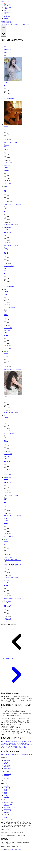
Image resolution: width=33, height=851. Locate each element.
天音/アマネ (7, 482)
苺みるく (7, 253)
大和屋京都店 (7, 183)
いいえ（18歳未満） (15, 849)
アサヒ (6, 441)
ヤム (5, 212)
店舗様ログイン (8, 804)
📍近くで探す (7, 4)
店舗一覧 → (26, 24)
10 (9, 658)
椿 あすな (7, 335)
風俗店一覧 (7, 760)
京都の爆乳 (24, 744)
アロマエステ (7, 765)
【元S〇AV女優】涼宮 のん (13, 565)
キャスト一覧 (7, 774)
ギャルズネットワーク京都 (11, 224)
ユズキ (6, 315)
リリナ (6, 544)
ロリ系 (5, 795)
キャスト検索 (7, 7)
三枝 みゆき (7, 606)
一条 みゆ (7, 170)
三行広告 (6, 15)
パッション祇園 (8, 162)
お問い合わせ (7, 809)
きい (5, 273)
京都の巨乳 (15, 744)
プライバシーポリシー (10, 807)
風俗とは (6, 18)
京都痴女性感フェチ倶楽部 (11, 142)
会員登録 (3, 21)
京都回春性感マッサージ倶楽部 (12, 204)
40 (13, 658)
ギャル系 (6, 797)
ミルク (6, 523)
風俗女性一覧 (7, 49)
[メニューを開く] (11, 23)
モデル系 (6, 793)
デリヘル (6, 762)
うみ (5, 85)
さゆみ (6, 356)
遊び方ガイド (7, 16)
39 (12, 658)
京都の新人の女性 (18, 755)
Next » (7, 621)
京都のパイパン (20, 748)
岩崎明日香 (7, 232)
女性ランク (7, 9)
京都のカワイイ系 (7, 741)
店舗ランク (7, 10)
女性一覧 (3, 24)
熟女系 (5, 790)
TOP (5, 46)
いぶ (5, 420)
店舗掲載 (8, 21)
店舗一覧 (6, 5)
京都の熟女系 (26, 743)
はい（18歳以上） (5, 849)
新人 (12, 24)
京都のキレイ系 (20, 741)
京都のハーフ (17, 746)
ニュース (6, 12)
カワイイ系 (7, 787)
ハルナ (6, 150)
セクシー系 (7, 789)
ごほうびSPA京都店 (9, 98)
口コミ (21, 24)
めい (5, 294)
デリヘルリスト (8, 819)
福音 (5, 191)
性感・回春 (7, 766)
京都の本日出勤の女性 (7, 755)
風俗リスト (7, 817)
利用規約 (6, 805)
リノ (5, 399)
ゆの (5, 503)
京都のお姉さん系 (15, 743)
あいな (6, 585)
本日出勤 (8, 24)
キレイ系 (6, 786)
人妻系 (5, 792)
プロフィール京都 (9, 266)
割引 (5, 13)
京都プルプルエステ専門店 (11, 245)
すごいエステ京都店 (9, 307)
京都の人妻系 (5, 744)
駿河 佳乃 (7, 461)
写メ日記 (16, 24)
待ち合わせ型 (7, 768)
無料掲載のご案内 (9, 802)
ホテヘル (6, 763)
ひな (5, 129)
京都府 (5, 52)
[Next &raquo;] (16, 690)
